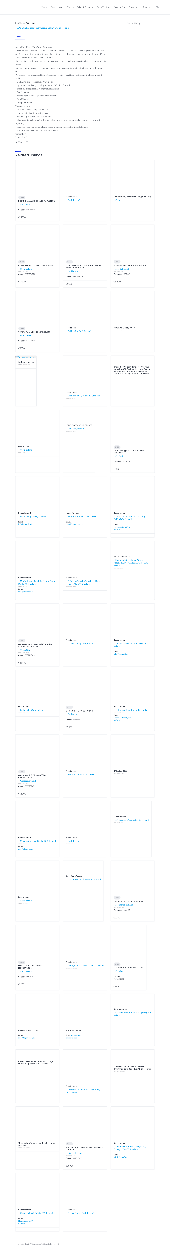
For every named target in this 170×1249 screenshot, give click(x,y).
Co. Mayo (119, 971)
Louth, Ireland (26, 335)
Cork (117, 200)
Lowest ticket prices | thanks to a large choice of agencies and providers (35, 1062)
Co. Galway (73, 271)
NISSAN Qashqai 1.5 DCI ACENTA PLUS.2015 (36, 201)
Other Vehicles (103, 7)
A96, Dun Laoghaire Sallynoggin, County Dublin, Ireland (43, 28)
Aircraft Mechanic (122, 556)
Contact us (133, 7)
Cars (53, 7)
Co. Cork (119, 456)
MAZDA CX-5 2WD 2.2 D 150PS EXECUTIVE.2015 (31, 967)
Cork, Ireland (74, 200)
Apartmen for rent (74, 1030)
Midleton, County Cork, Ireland (82, 774)
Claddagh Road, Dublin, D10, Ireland (36, 1213)
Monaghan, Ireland (124, 905)
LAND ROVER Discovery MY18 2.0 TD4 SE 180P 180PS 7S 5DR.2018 (35, 645)
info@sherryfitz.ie (25, 592)
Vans (61, 7)
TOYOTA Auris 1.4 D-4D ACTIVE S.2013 (34, 332)
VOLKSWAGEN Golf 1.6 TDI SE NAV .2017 (130, 265)
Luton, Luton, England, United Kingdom (86, 965)
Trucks (70, 7)
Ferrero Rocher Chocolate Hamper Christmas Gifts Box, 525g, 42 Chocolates (132, 1068)
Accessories (119, 7)
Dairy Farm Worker (74, 876)
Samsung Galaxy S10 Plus (125, 328)
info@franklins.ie (25, 524)
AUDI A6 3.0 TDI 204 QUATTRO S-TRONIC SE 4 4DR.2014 (84, 1148)
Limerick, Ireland (76, 428)
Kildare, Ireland (75, 1153)
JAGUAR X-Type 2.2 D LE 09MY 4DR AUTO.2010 (129, 451)
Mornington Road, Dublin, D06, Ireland (38, 841)
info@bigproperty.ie (26, 1038)
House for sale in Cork (28, 1030)
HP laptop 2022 (120, 771)
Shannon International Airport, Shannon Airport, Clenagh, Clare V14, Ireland (131, 563)
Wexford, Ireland (28, 781)
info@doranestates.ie (74, 524)
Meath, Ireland (122, 269)
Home (44, 7)
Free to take (71, 197)
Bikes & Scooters (85, 7)
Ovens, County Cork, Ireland (81, 643)
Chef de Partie (120, 816)
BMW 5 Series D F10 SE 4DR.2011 (79, 711)
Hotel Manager (120, 1009)
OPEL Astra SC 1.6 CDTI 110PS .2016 (128, 901)
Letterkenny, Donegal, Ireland (33, 516)
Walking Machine (26, 362)
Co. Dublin (25, 204)
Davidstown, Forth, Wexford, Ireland (84, 879)
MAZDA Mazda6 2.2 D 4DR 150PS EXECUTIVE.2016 (32, 776)
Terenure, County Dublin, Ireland (83, 516)
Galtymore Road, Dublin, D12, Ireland (132, 710)
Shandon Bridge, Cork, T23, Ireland (84, 395)
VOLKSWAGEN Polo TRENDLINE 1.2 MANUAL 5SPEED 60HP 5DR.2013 (84, 266)
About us (146, 7)
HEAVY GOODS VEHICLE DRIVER (79, 425)
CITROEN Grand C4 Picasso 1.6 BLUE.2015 (36, 265)
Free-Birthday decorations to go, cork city (132, 197)
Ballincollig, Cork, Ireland (79, 331)
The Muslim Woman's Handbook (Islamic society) (36, 1144)
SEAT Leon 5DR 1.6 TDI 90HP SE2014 (129, 967)
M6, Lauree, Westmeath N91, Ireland (132, 820)
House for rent (24, 513)
